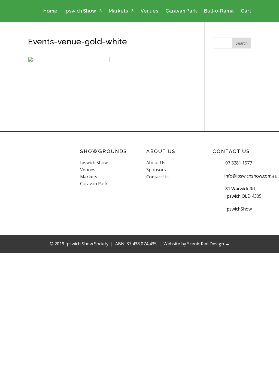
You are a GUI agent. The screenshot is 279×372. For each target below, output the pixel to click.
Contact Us (157, 177)
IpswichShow (238, 209)
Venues (149, 11)
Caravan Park (181, 11)
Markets (118, 11)
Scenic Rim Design (205, 244)
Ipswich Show (80, 11)
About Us (155, 163)
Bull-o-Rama (219, 11)
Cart (246, 11)
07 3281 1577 (238, 163)
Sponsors (156, 170)
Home (50, 11)
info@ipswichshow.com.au (250, 176)
